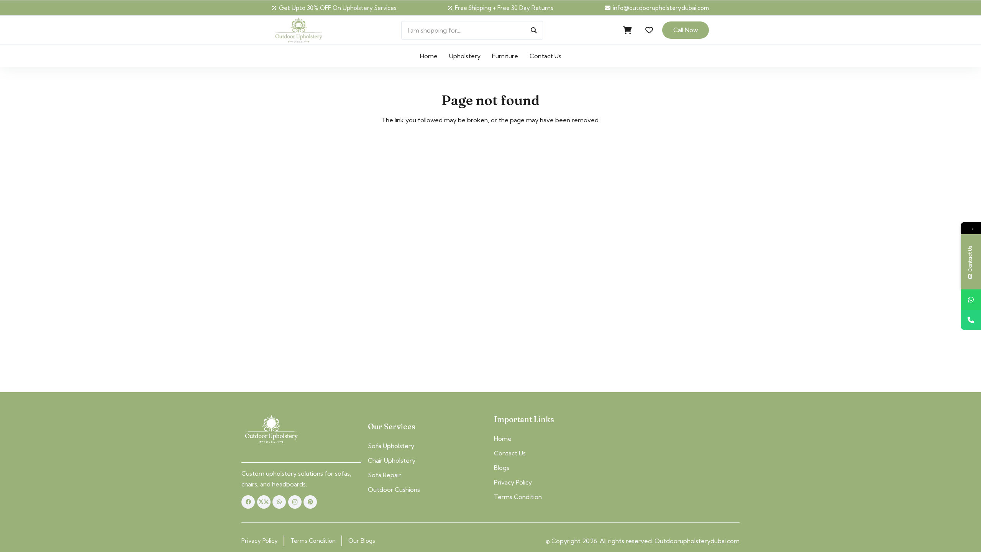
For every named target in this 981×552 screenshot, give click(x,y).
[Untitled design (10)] (298, 30)
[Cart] (627, 30)
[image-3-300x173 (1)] (271, 429)
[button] (566, 55)
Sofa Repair (384, 475)
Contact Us (510, 453)
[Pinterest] (310, 502)
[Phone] (971, 320)
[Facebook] (248, 502)
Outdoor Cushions (394, 489)
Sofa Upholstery (391, 446)
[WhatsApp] (279, 502)
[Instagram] (295, 502)
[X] (264, 502)
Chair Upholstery (391, 460)
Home (503, 438)
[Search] (534, 30)
